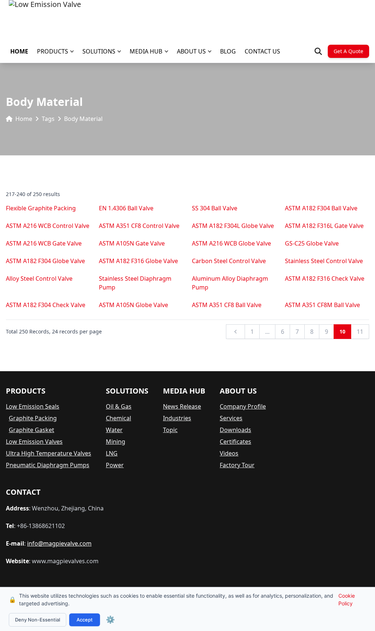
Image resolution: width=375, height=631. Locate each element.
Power (115, 465)
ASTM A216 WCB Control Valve (47, 226)
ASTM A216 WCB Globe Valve (231, 243)
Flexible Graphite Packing (41, 208)
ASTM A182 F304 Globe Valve (45, 261)
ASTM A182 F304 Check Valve (45, 305)
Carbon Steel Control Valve (229, 261)
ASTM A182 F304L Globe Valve (233, 226)
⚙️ (110, 619)
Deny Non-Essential (37, 620)
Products (52, 51)
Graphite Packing (33, 418)
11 (360, 332)
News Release (182, 406)
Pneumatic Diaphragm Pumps (47, 465)
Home (19, 51)
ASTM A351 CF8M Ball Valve (322, 305)
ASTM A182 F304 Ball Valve (321, 208)
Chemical (118, 418)
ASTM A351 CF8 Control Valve (139, 226)
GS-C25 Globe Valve (312, 243)
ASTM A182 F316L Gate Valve (324, 226)
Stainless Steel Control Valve (324, 261)
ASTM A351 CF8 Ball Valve (226, 305)
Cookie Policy (346, 599)
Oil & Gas (118, 406)
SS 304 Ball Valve (214, 208)
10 (342, 331)
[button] (73, 51)
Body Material (83, 119)
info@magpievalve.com (59, 543)
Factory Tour (237, 465)
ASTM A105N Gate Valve (132, 243)
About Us (191, 51)
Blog (228, 51)
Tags (48, 119)
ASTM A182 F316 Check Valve (324, 278)
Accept (85, 620)
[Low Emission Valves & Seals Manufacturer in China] (45, 18)
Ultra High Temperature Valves (48, 453)
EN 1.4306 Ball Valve (126, 208)
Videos (229, 453)
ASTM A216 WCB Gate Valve (44, 243)
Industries (177, 418)
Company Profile (243, 406)
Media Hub (146, 51)
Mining (115, 442)
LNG (112, 453)
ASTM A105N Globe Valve (133, 305)
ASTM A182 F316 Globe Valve (138, 261)
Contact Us (262, 51)
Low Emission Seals (32, 406)
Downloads (235, 430)
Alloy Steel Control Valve (39, 278)
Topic (170, 430)
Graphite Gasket (31, 430)
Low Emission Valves (34, 442)
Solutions (98, 51)
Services (231, 418)
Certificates (235, 442)
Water (114, 430)
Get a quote (348, 51)
